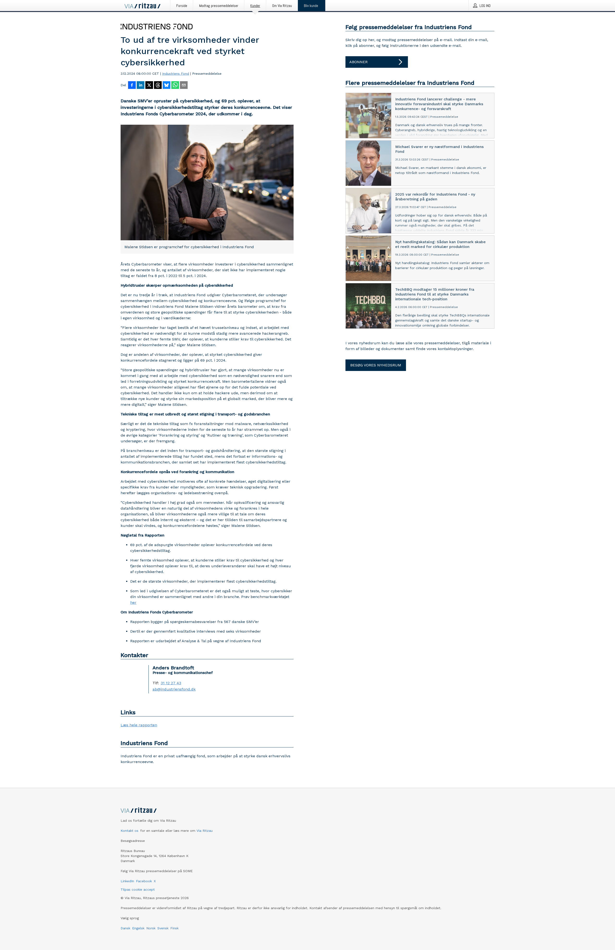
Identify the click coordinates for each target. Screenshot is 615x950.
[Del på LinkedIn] (140, 85)
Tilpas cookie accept (138, 889)
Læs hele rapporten (139, 725)
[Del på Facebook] (132, 85)
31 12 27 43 (171, 683)
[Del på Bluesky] (166, 85)
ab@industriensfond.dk (174, 689)
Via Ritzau (205, 831)
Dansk (125, 928)
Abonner (358, 62)
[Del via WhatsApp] (175, 85)
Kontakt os (129, 831)
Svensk (162, 928)
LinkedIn (127, 881)
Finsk (174, 928)
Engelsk (138, 928)
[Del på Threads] (158, 85)
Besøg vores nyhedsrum (375, 365)
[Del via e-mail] (184, 85)
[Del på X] (149, 85)
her (133, 602)
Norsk (150, 928)
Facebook (144, 881)
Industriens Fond (175, 73)
